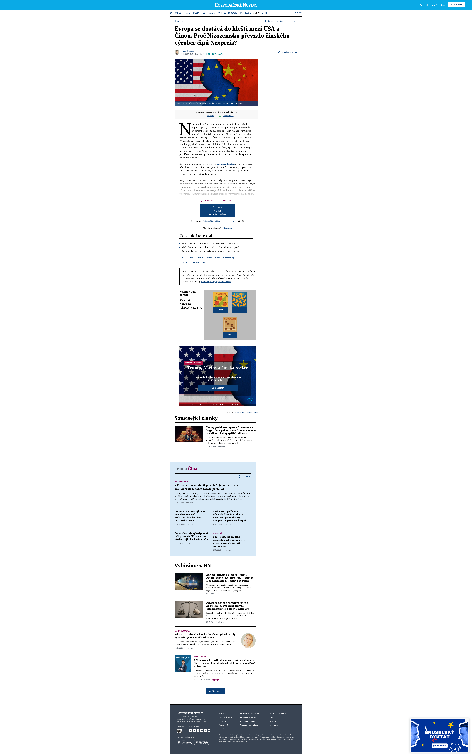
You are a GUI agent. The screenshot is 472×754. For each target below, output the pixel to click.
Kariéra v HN (223, 725)
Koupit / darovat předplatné (279, 713)
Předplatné (456, 5)
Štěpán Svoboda (187, 51)
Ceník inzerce (224, 729)
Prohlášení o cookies (248, 717)
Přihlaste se (227, 228)
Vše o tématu (218, 388)
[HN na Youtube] (209, 730)
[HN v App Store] (201, 742)
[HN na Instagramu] (198, 730)
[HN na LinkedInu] (201, 730)
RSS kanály (273, 725)
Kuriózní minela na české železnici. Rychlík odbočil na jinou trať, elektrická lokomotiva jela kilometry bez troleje (229, 578)
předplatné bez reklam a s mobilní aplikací (219, 221)
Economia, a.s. (192, 717)
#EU (203, 262)
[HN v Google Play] (185, 742)
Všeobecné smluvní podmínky (251, 725)
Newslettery (273, 721)
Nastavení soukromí (247, 721)
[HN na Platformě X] (190, 730)
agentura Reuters (226, 164)
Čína (193, 469)
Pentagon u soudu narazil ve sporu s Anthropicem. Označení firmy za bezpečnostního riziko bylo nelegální (227, 606)
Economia (222, 721)
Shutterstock (239, 103)
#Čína (184, 258)
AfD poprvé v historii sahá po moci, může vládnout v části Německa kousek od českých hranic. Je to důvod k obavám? (224, 663)
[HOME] (171, 13)
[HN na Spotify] (205, 730)
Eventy (272, 717)
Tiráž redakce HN (225, 717)
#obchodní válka (205, 258)
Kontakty (222, 713)
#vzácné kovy (228, 258)
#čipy (217, 258)
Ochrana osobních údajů (249, 713)
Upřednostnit (228, 116)
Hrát (220, 310)
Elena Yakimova (182, 631)
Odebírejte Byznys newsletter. (216, 281)
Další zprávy (215, 691)
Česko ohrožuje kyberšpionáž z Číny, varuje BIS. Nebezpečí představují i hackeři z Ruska (191, 536)
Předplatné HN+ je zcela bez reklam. (246, 412)
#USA (192, 258)
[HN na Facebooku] (194, 730)
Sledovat (210, 116)
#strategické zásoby (190, 262)
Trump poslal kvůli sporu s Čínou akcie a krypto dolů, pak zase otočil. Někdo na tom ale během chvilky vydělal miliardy (231, 430)
